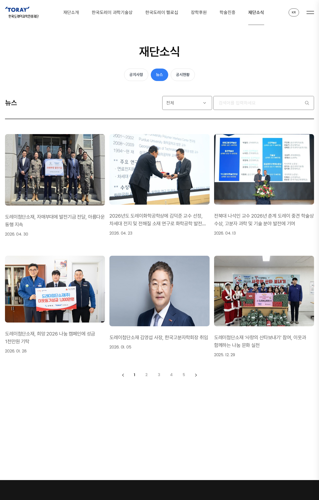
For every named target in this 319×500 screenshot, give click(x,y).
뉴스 (159, 74)
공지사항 (136, 74)
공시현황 (183, 74)
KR (294, 12)
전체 (170, 102)
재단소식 (256, 12)
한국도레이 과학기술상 (112, 12)
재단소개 (71, 12)
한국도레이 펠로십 (161, 12)
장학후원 (199, 12)
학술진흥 (227, 12)
